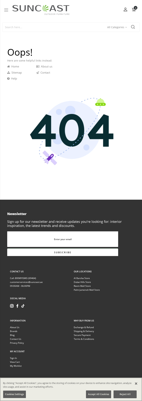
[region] (71, 389)
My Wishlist (16, 365)
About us (45, 66)
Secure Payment (82, 335)
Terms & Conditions (84, 339)
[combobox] (55, 27)
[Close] (136, 383)
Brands (13, 331)
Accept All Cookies (98, 394)
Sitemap (16, 72)
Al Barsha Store (82, 278)
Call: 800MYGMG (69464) (23, 278)
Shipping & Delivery (84, 331)
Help (13, 78)
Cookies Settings (14, 394)
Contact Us (15, 339)
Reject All (125, 394)
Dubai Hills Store (82, 282)
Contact (44, 72)
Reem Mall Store (82, 286)
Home (14, 66)
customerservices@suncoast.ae (26, 282)
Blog (12, 335)
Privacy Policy (17, 342)
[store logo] (41, 10)
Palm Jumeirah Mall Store (87, 289)
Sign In (13, 358)
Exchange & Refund (84, 327)
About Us (14, 327)
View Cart (15, 362)
